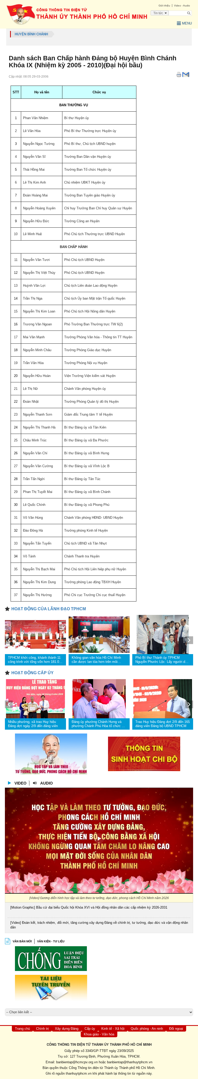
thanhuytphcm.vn (79, 1073)
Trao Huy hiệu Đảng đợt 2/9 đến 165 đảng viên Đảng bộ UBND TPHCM (162, 724)
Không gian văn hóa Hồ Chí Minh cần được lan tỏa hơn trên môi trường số (96, 660)
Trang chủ (22, 1029)
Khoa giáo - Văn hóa (99, 1034)
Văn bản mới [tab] (22, 941)
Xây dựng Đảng (66, 1029)
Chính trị (42, 1029)
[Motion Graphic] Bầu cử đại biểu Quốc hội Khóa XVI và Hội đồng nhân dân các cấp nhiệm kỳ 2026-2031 (88, 907)
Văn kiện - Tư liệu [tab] (50, 941)
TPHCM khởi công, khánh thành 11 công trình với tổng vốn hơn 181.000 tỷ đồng (35, 660)
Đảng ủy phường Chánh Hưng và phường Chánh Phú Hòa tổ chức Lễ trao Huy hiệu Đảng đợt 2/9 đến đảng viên (98, 724)
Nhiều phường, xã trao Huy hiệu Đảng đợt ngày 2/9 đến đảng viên (33, 724)
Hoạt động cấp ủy (32, 673)
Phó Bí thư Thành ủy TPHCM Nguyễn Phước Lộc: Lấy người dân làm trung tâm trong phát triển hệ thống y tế (162, 660)
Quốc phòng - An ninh (147, 1029)
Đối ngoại (176, 1029)
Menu (187, 23)
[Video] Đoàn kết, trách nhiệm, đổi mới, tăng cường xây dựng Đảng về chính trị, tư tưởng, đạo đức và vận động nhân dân (99, 925)
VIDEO (20, 783)
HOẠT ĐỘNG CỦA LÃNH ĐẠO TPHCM (48, 609)
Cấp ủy (90, 1029)
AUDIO (46, 783)
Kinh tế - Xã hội (113, 1029)
